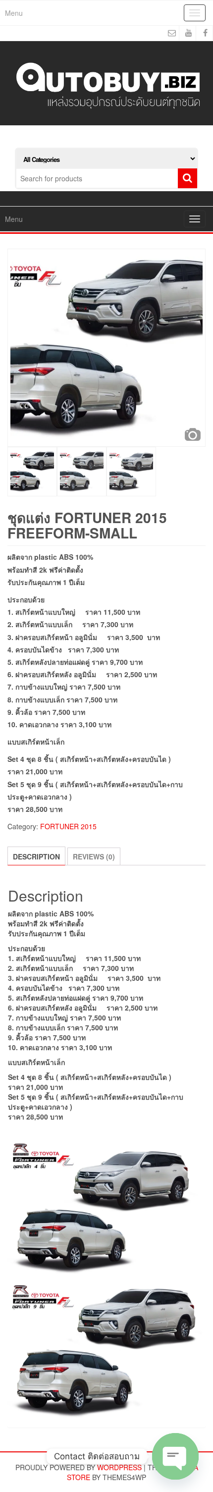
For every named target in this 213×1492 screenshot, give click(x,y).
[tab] (36, 856)
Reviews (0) (94, 856)
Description (36, 856)
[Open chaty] (175, 1456)
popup (193, 434)
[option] (106, 348)
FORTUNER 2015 (68, 826)
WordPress (119, 1467)
